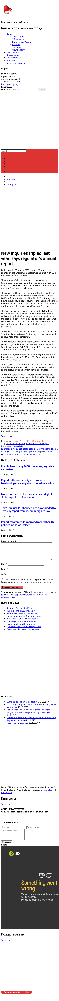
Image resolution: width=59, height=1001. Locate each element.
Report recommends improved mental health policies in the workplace (27, 523)
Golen (7, 441)
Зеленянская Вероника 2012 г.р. (23, 613)
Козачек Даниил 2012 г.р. (20, 608)
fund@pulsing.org (9, 84)
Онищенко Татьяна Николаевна (23, 629)
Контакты (12, 60)
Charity (16, 441)
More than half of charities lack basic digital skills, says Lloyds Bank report (26, 495)
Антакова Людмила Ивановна (22, 618)
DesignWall (6, 792)
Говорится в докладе (17, 723)
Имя (4, 564)
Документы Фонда (21, 42)
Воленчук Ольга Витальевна (21, 621)
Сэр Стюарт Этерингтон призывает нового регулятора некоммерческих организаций (28, 711)
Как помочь (13, 52)
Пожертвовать (14, 184)
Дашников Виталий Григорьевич (24, 626)
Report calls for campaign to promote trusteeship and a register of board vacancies (27, 481)
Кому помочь (13, 55)
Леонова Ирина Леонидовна (21, 624)
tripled (42, 443)
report (36, 443)
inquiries (17, 443)
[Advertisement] (29, 120)
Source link (6, 436)
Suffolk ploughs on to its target (22, 702)
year (47, 443)
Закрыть (5, 804)
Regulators (27, 443)
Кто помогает (14, 57)
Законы (16, 44)
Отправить (6, 842)
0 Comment (37, 441)
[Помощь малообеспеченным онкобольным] (8, 15)
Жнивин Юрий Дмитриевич (21, 610)
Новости (16, 47)
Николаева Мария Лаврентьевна (24, 616)
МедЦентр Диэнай (16, 63)
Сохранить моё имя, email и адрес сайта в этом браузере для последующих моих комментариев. (27, 580)
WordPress (49, 790)
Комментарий (9, 541)
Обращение (18, 39)
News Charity (18, 49)
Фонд (9, 34)
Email (4, 569)
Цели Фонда (18, 36)
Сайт (3, 574)
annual (9, 443)
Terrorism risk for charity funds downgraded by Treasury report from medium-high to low (28, 509)
